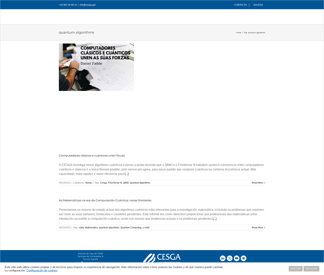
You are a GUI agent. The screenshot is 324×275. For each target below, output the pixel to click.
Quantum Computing (131, 227)
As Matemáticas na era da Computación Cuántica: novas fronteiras (105, 200)
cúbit (81, 227)
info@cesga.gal (88, 5)
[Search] (259, 15)
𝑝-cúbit (146, 227)
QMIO (126, 182)
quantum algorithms (140, 182)
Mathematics (91, 227)
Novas (88, 182)
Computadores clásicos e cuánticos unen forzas (92, 155)
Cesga (103, 182)
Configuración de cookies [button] (41, 270)
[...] (126, 173)
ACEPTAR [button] (295, 269)
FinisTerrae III (115, 182)
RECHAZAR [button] (311, 269)
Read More (257, 182)
